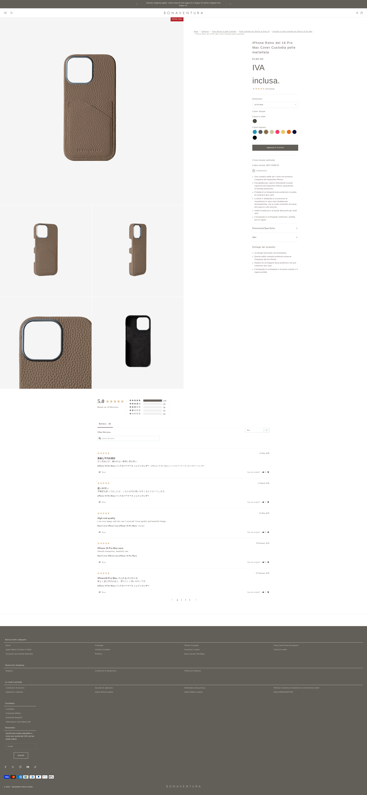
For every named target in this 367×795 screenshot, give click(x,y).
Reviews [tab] (102, 424)
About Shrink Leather (104, 692)
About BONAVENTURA (283, 692)
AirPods (102, 650)
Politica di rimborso (192, 671)
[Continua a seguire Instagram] (20, 766)
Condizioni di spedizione (105, 671)
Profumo (98, 654)
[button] (264, 472)
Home (196, 31)
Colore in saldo (259, 117)
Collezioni (205, 31)
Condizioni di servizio (15, 688)
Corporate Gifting (13, 713)
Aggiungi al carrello (275, 148)
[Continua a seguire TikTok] (35, 766)
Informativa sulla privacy (194, 688)
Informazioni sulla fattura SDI (18, 722)
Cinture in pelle (280, 650)
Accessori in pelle (192, 650)
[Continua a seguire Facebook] (5, 766)
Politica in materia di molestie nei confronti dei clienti (296, 688)
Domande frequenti (14, 718)
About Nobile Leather (193, 692)
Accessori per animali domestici (19, 654)
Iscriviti (21, 755)
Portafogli (99, 645)
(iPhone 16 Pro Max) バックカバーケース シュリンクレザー (123, 466)
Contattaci (10, 709)
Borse (8, 645)
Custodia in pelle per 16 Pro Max (292, 31)
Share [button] (103, 472)
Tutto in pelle (224, 31)
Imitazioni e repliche (14, 692)
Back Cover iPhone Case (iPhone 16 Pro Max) (117, 526)
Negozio (9, 671)
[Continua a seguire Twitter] (12, 766)
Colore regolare (259, 127)
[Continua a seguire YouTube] (27, 766)
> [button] (195, 600)
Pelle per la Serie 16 (254, 31)
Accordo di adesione (104, 688)
